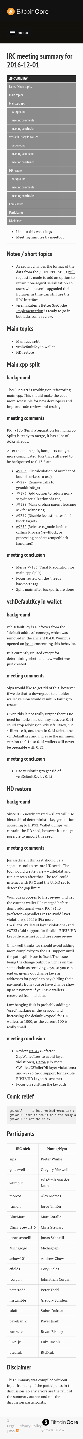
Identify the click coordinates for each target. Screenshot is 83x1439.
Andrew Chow (52, 1258)
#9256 (32, 919)
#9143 (55, 908)
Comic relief (16, 204)
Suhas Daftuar (52, 1310)
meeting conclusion (23, 128)
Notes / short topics (20, 86)
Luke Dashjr (50, 1341)
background (19, 111)
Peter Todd (50, 1289)
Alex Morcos (51, 1195)
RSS (12, 1430)
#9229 (21, 482)
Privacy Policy (30, 1425)
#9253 (21, 470)
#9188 (21, 504)
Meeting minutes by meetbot (40, 237)
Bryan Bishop (52, 1331)
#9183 (17, 430)
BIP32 (33, 825)
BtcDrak (47, 1352)
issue (29, 643)
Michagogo (50, 1248)
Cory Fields (50, 1268)
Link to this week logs (34, 231)
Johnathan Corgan (56, 1279)
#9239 (21, 515)
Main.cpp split (17, 103)
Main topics (16, 95)
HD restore (15, 170)
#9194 (21, 493)
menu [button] (23, 32)
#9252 (21, 526)
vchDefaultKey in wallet (23, 137)
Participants (16, 212)
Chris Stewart (52, 1227)
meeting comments (23, 120)
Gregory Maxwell (54, 1169)
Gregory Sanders (54, 1300)
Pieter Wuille (51, 1159)
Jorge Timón (51, 1206)
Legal (11, 1425)
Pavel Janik (50, 1321)
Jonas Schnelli (52, 1237)
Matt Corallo (51, 1216)
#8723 (12, 930)
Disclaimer (15, 221)
